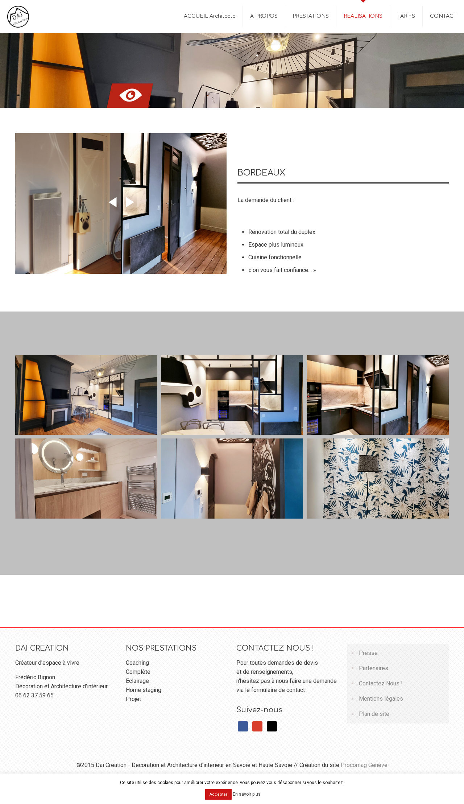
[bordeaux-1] (86, 395)
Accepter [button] (218, 794)
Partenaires (373, 668)
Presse (368, 653)
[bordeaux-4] (378, 395)
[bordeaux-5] (232, 395)
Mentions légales (381, 698)
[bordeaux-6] (378, 478)
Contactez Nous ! (381, 683)
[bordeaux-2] (86, 478)
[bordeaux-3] (232, 478)
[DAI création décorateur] (18, 16)
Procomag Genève (364, 765)
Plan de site (374, 713)
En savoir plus (247, 794)
